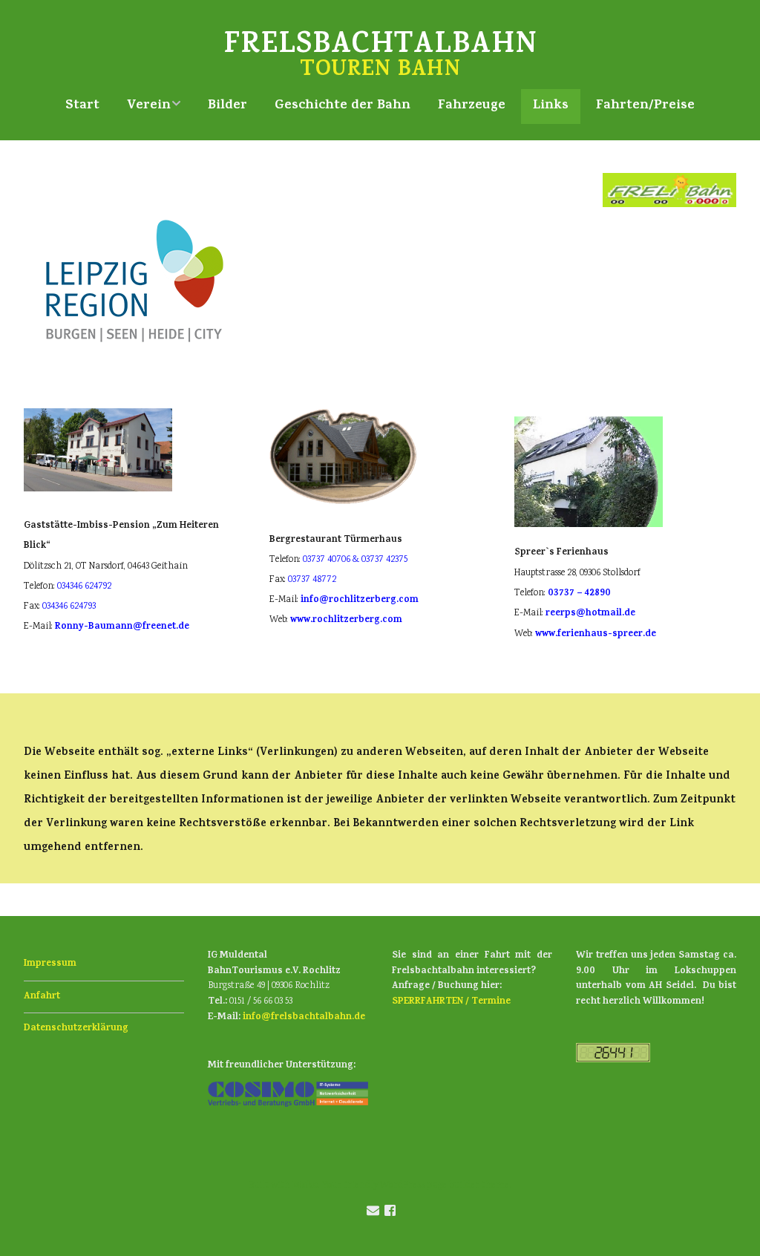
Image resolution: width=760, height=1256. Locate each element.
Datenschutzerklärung (76, 1028)
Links (551, 106)
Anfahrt (42, 996)
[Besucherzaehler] (613, 1060)
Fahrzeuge (471, 106)
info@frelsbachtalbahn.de (304, 1017)
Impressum (50, 964)
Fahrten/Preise (645, 106)
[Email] (372, 1213)
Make (305, 1186)
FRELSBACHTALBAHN (380, 47)
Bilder (227, 106)
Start (82, 106)
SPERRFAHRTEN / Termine (451, 1002)
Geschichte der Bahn (342, 106)
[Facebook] (390, 1213)
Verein (149, 106)
